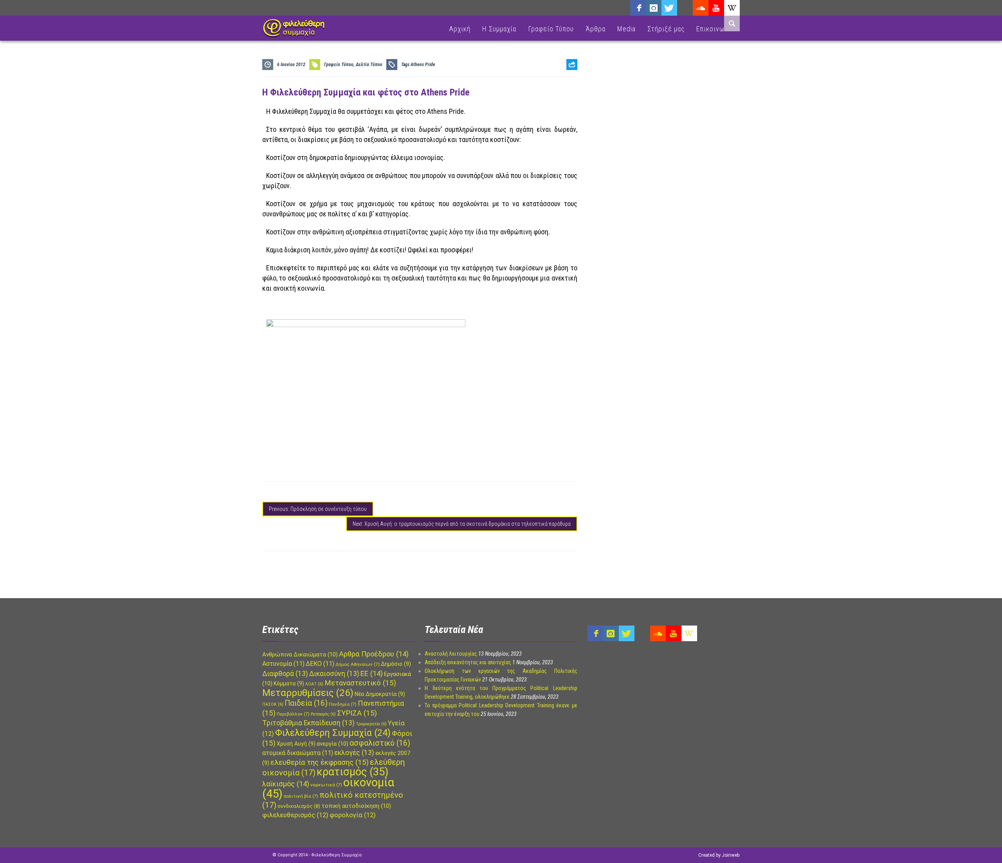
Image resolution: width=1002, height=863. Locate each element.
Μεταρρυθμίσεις (307, 692)
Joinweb (730, 855)
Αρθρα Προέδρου (374, 654)
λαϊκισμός (285, 784)
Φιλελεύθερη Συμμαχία (333, 732)
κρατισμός (352, 772)
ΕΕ (371, 673)
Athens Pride (423, 64)
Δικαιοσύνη (334, 674)
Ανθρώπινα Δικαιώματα (300, 654)
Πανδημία (343, 704)
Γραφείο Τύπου (551, 29)
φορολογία (353, 815)
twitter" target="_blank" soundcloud (669, 8)
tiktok (685, 8)
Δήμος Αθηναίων (357, 664)
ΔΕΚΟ (320, 663)
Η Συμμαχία (499, 29)
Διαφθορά (285, 674)
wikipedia (732, 8)
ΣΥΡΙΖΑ (357, 713)
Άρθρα (596, 29)
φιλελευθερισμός (295, 815)
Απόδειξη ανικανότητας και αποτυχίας (468, 662)
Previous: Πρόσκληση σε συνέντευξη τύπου (318, 509)
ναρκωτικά (326, 784)
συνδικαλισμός (299, 806)
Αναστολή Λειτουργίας (451, 654)
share (568, 84)
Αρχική (459, 29)
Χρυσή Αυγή (296, 744)
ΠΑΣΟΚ (272, 704)
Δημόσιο (396, 664)
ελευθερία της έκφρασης (319, 762)
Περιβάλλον (293, 714)
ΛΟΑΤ (314, 684)
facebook (638, 8)
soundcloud (700, 8)
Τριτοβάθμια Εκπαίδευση (308, 723)
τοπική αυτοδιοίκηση (356, 805)
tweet (569, 96)
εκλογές (354, 753)
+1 (571, 108)
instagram (653, 8)
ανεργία (332, 743)
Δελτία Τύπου (369, 64)
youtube (716, 8)
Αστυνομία (283, 663)
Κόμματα (289, 683)
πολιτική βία (301, 796)
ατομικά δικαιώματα (297, 753)
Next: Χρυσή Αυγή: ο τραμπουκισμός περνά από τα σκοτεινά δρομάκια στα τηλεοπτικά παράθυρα (462, 524)
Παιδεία (306, 703)
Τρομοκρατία (371, 723)
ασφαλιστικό (380, 743)
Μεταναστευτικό (360, 683)
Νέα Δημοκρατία (380, 694)
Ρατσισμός (323, 714)
